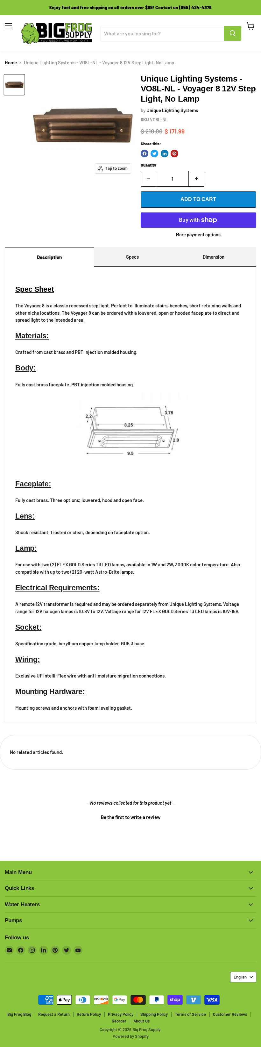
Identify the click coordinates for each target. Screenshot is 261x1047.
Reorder (119, 1020)
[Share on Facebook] (144, 153)
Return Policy (89, 1014)
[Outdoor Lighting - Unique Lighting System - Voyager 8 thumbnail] (14, 85)
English (240, 976)
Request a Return (54, 1014)
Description (49, 257)
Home (11, 62)
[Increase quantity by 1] (196, 179)
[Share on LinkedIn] (164, 153)
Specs (132, 257)
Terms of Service (190, 1014)
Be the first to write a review (130, 817)
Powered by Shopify (131, 1036)
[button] (130, 816)
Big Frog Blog (19, 1014)
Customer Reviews (230, 1014)
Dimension (213, 257)
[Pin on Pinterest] (174, 153)
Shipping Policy (154, 1014)
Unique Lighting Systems (172, 110)
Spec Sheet (34, 289)
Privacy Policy (120, 1014)
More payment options (198, 234)
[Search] (232, 33)
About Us (141, 1020)
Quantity (148, 165)
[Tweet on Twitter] (154, 153)
